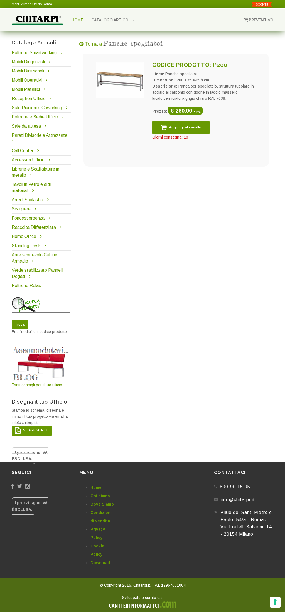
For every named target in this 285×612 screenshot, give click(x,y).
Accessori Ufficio (28, 159)
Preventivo (260, 20)
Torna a (123, 44)
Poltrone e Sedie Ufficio (35, 117)
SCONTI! (262, 4)
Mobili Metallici (26, 89)
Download (100, 562)
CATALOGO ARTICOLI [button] (111, 20)
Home (77, 20)
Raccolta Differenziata (34, 227)
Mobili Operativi (27, 80)
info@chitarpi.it (238, 499)
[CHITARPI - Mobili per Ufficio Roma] (37, 20)
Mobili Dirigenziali (28, 61)
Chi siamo (100, 496)
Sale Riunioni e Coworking (37, 107)
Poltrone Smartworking (34, 52)
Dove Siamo (102, 504)
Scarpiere (22, 209)
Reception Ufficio (29, 98)
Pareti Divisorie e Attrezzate (39, 135)
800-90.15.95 (235, 486)
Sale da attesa (26, 126)
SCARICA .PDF (35, 430)
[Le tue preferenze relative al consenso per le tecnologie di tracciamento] (275, 602)
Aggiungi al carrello (184, 127)
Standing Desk (26, 245)
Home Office (24, 236)
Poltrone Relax (26, 285)
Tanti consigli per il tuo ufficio (37, 385)
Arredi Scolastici (27, 199)
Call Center (22, 150)
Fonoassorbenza (28, 218)
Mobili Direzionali (28, 71)
